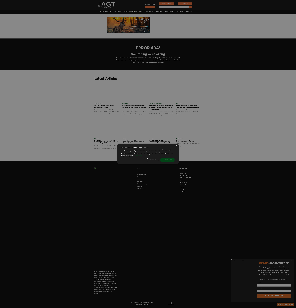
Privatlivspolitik (138, 155)
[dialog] (148, 154)
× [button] (176, 145)
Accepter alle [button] (167, 160)
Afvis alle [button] (153, 160)
